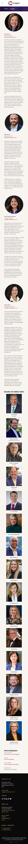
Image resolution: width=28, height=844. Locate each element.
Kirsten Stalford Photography (11, 764)
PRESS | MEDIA (5, 815)
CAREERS (4, 817)
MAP (3, 787)
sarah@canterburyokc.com (10, 219)
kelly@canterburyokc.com (10, 137)
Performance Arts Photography (11, 754)
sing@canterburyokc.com (8, 792)
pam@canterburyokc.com (10, 37)
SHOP (3, 820)
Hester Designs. (15, 842)
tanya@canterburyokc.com (10, 308)
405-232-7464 (5, 790)
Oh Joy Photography (9, 759)
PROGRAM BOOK (6, 818)
